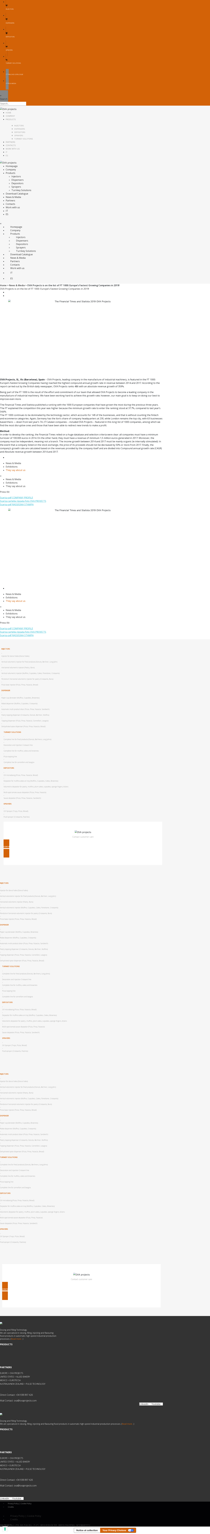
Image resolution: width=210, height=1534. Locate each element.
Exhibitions (12, 466)
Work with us (13, 207)
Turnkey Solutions (21, 190)
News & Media (13, 197)
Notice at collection (87, 1530)
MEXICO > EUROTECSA (10, 1380)
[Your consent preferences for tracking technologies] (5, 1529)
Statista (32, 457)
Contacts (10, 204)
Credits (11, 1507)
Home (3, 285)
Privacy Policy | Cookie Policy (19, 1503)
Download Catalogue (17, 193)
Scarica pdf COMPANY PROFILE (16, 497)
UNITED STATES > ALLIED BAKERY (15, 1376)
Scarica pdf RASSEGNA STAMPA (17, 504)
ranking (52, 404)
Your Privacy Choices (114, 1530)
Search (3, 98)
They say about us (15, 295)
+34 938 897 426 (24, 1394)
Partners (10, 200)
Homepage (12, 166)
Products (10, 173)
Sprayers (16, 186)
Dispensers (17, 179)
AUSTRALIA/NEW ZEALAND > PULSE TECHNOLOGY (22, 1384)
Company (11, 169)
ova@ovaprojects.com (25, 1400)
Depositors (17, 183)
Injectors (16, 176)
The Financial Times (16, 457)
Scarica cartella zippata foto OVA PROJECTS (23, 501)
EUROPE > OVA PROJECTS (11, 1373)
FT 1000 (41, 457)
